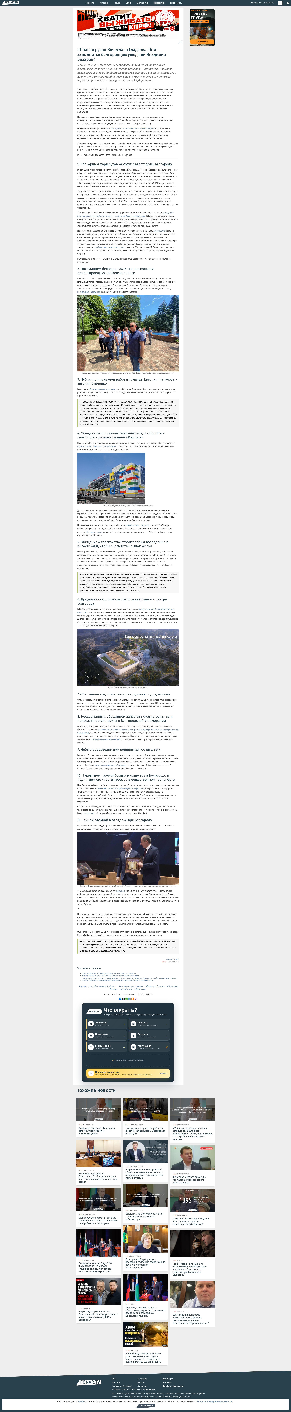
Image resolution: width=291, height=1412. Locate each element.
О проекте (142, 1378)
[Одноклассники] (132, 999)
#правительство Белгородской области (97, 986)
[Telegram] (129, 999)
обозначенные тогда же (137, 525)
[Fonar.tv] (10, 3)
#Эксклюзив (140, 989)
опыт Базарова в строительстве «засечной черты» (131, 128)
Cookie (80, 1401)
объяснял (120, 891)
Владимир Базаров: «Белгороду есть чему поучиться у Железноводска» (109, 973)
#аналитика (126, 989)
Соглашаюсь (146, 1405)
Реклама (167, 1382)
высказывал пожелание (88, 292)
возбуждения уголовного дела (108, 247)
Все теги (116, 1382)
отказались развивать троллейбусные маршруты (120, 788)
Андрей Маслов (172, 959)
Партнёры (168, 1378)
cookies (132, 1393)
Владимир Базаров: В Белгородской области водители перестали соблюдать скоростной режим (117, 980)
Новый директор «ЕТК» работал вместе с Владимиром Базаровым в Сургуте (110, 976)
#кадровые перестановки (131, 986)
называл (90, 813)
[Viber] (136, 999)
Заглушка (142, 1386)
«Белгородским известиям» (102, 389)
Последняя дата (94, 532)
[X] (123, 999)
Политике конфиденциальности (174, 1396)
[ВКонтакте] (120, 999)
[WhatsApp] (126, 999)
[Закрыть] (180, 42)
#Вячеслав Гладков (155, 986)
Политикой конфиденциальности (214, 1401)
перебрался (160, 230)
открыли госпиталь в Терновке (110, 765)
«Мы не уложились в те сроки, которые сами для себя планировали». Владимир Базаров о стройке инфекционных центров (129, 978)
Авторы (141, 1382)
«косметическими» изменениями (105, 739)
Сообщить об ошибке (122, 1386)
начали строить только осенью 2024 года (97, 446)
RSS (114, 1378)
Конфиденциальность (173, 1386)
